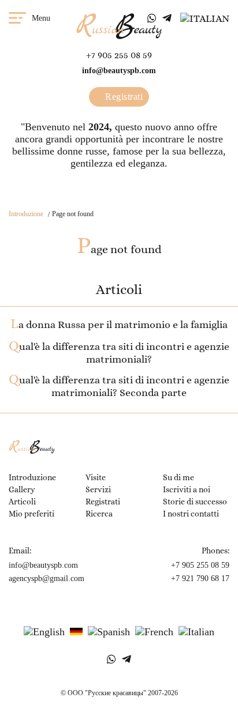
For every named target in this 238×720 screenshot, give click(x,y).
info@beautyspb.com (119, 70)
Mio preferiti (31, 513)
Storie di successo (195, 501)
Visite (95, 477)
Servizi (98, 489)
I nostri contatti (191, 513)
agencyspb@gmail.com (46, 578)
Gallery (22, 489)
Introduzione (26, 214)
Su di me (178, 477)
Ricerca (99, 513)
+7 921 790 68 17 (200, 578)
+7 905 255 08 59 (119, 55)
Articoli (22, 501)
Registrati (123, 96)
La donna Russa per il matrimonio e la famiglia (119, 324)
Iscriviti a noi (186, 489)
